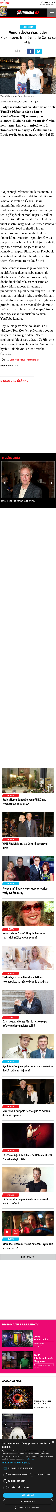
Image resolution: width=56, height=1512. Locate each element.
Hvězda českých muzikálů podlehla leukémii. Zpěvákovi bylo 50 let (27, 1157)
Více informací (28, 1459)
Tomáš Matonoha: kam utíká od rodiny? (18, 501)
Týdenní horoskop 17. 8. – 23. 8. (43, 1402)
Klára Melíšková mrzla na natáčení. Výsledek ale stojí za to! (27, 1246)
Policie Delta (41, 1338)
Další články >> (28, 1257)
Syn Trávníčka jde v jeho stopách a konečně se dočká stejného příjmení (27, 1068)
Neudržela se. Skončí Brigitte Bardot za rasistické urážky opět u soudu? (24, 935)
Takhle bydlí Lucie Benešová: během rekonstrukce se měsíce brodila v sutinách (25, 979)
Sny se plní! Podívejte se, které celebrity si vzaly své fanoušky (25, 890)
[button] (28, 1462)
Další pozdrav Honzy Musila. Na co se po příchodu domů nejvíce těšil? (24, 1023)
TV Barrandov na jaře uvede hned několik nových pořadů (25, 1201)
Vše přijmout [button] (28, 1495)
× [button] (53, 1442)
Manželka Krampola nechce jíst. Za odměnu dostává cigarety (26, 1113)
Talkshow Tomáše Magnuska (43, 1358)
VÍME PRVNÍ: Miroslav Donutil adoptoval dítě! (25, 846)
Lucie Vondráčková (17, 360)
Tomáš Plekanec (33, 360)
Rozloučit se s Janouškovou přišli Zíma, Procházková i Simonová (24, 802)
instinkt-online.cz (42, 1408)
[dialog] (28, 1475)
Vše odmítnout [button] (28, 1502)
